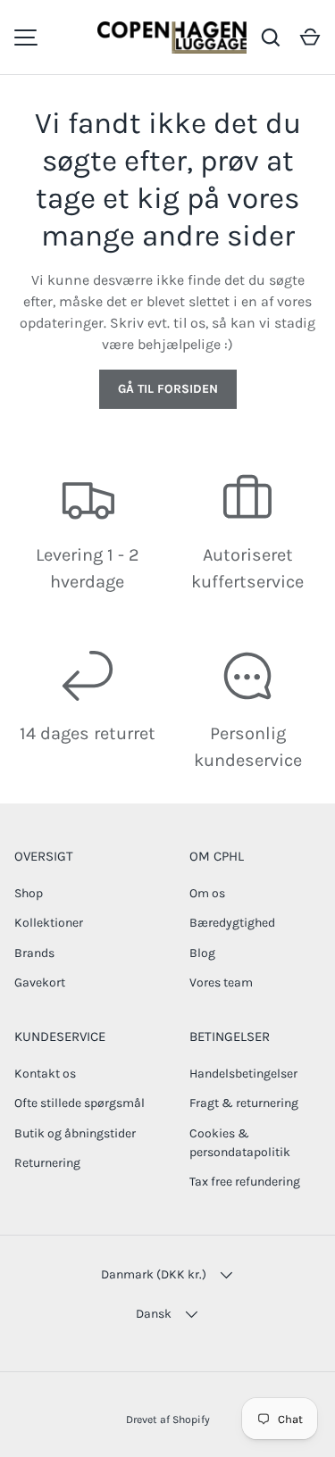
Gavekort (39, 982)
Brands (34, 953)
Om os (207, 893)
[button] (310, 37)
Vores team (221, 982)
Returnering (47, 1162)
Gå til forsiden (168, 388)
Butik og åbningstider (75, 1133)
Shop (28, 893)
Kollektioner (48, 922)
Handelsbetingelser (243, 1073)
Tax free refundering (244, 1181)
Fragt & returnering (243, 1103)
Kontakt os (45, 1073)
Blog (202, 953)
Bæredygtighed (232, 922)
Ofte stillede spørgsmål (79, 1103)
